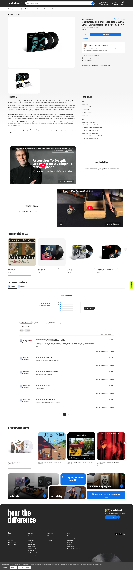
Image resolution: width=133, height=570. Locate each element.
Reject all (13, 567)
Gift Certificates (12, 542)
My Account (50, 535)
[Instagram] (120, 534)
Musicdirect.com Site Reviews (75, 548)
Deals (38, 8)
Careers (69, 535)
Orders (49, 538)
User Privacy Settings (33, 552)
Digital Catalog (12, 544)
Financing (69, 542)
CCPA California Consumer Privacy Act (35, 549)
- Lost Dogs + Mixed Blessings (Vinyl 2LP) (50, 462)
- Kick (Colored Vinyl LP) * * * (16, 462)
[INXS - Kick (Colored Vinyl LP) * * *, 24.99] (22, 446)
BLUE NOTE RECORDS (87, 19)
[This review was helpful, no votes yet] (109, 351)
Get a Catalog (71, 538)
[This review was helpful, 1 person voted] (109, 365)
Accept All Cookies (24, 567)
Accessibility (70, 546)
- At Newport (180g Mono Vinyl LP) (20, 268)
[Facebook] (116, 534)
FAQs (29, 538)
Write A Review (89, 308)
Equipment (13, 9)
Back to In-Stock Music (15, 14)
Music (24, 9)
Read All (10, 132)
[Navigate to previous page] (60, 414)
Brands (45, 8)
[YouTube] (124, 534)
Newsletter (70, 540)
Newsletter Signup (111, 517)
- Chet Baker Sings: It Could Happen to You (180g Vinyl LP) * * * (50, 268)
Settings (5, 567)
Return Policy (31, 544)
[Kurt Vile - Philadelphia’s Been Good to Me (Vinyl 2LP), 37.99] (81, 446)
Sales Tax (69, 544)
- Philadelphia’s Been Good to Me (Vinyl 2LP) (80, 462)
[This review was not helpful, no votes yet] (112, 351)
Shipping (30, 542)
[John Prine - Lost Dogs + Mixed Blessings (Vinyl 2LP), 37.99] (52, 446)
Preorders (10, 540)
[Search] (92, 3)
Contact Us (31, 540)
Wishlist (49, 540)
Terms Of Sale (31, 546)
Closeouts (10, 538)
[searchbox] (25, 322)
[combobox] (40, 322)
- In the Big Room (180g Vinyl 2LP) (108, 462)
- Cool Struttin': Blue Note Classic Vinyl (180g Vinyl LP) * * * (81, 268)
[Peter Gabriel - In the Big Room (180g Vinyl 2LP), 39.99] (111, 446)
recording (27, 330)
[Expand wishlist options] (123, 34)
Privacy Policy (98, 564)
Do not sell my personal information (34, 555)
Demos (9, 535)
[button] (125, 250)
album (21, 330)
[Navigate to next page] (72, 414)
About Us (30, 535)
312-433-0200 (104, 45)
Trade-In (54, 8)
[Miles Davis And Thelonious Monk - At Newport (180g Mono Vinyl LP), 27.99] (22, 252)
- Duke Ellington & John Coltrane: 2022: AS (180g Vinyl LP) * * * (110, 268)
